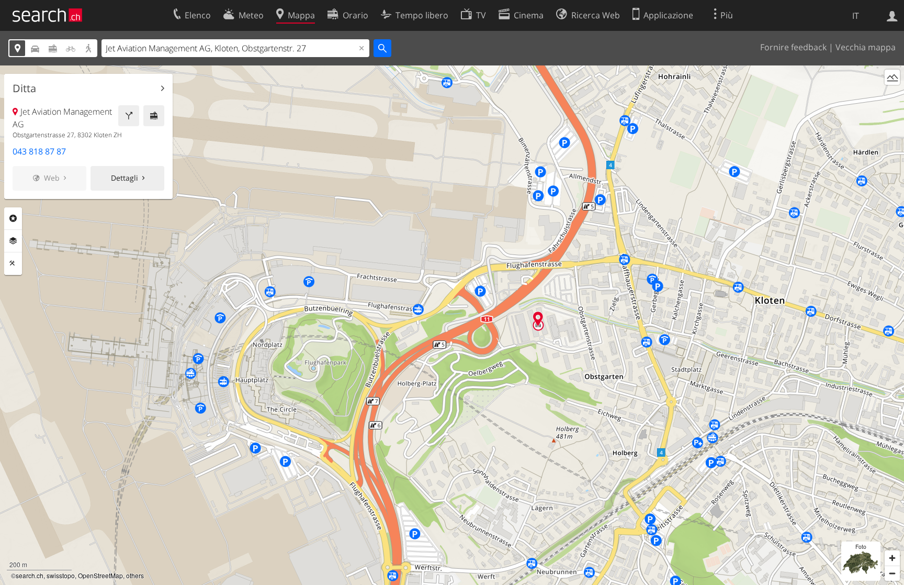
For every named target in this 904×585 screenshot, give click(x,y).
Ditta (24, 88)
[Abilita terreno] (892, 77)
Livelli (13, 241)
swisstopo (61, 575)
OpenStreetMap (100, 575)
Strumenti (13, 263)
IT (855, 15)
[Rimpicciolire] (892, 573)
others (135, 575)
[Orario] (153, 115)
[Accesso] (892, 15)
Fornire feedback (793, 47)
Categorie (13, 218)
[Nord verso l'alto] (892, 96)
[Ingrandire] (892, 558)
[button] (538, 318)
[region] (452, 325)
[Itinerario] (128, 115)
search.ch (29, 575)
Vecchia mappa (865, 47)
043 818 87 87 (39, 151)
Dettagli (124, 178)
